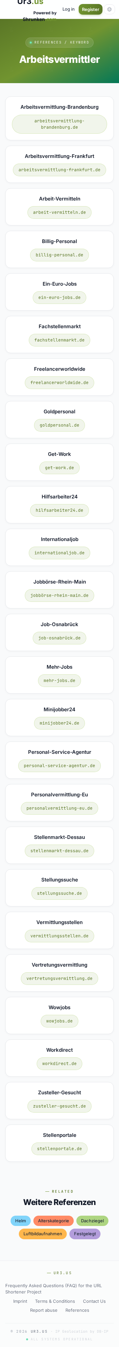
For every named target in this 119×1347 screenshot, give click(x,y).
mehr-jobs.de (59, 680)
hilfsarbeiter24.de (59, 510)
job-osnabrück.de (59, 638)
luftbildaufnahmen (42, 1233)
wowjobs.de (59, 1021)
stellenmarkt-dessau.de (59, 851)
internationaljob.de (59, 553)
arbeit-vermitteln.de (59, 212)
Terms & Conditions (55, 1301)
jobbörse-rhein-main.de (59, 595)
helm (20, 1220)
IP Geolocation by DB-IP (81, 1331)
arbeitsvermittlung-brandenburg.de (59, 124)
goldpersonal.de (59, 425)
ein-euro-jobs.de (59, 297)
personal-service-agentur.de (59, 765)
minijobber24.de (59, 723)
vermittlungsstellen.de (59, 936)
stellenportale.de (59, 1148)
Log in (68, 9)
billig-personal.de (59, 255)
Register (90, 9)
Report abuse (44, 1310)
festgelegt (85, 1233)
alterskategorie (53, 1220)
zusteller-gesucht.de (59, 1106)
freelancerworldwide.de (59, 382)
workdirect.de (59, 1063)
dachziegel (92, 1220)
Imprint (20, 1301)
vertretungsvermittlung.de (59, 978)
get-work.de (59, 468)
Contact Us (94, 1301)
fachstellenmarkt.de (59, 340)
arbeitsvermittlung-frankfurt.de (59, 170)
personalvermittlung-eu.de (59, 808)
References (77, 1310)
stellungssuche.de (59, 893)
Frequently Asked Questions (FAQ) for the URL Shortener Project (53, 1289)
